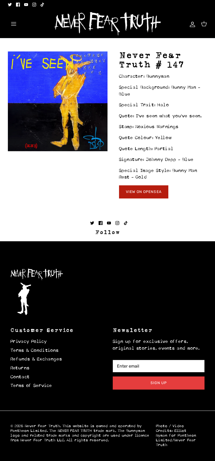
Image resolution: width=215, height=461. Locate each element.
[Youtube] (26, 5)
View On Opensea (144, 192)
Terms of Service (31, 386)
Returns (20, 368)
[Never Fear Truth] (108, 24)
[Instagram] (34, 5)
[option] (58, 101)
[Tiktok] (42, 5)
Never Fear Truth (42, 426)
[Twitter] (10, 5)
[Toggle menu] (13, 24)
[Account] (191, 24)
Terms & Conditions (34, 351)
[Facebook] (18, 5)
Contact (20, 377)
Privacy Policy (28, 342)
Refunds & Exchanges (36, 359)
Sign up (158, 383)
